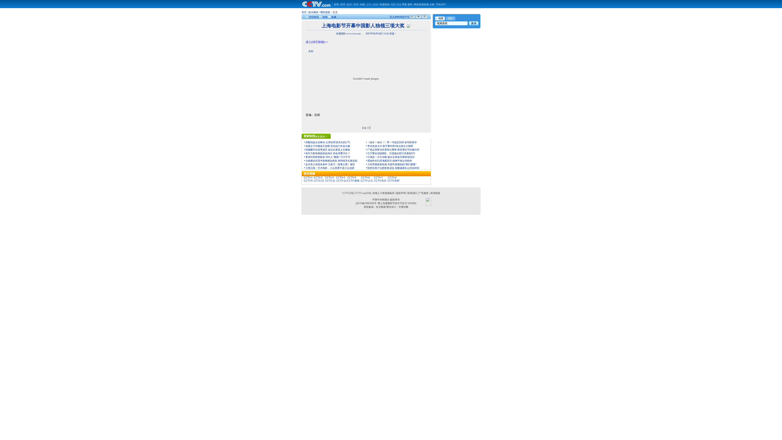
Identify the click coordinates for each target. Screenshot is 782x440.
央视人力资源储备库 (383, 193)
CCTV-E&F (394, 180)
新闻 (336, 4)
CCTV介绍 (348, 193)
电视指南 (384, 4)
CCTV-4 (340, 177)
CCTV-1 (308, 177)
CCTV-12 (341, 180)
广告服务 (424, 193)
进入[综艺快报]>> (317, 42)
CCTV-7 (378, 177)
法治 (375, 4)
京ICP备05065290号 (366, 203)
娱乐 (349, 4)
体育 (342, 4)
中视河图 (403, 207)
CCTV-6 (365, 177)
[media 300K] (408, 25)
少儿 (369, 4)
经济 (356, 4)
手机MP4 (441, 4)
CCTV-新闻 (353, 180)
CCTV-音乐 (380, 180)
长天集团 (381, 207)
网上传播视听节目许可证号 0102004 (397, 203)
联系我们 (412, 193)
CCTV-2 (318, 177)
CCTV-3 (329, 177)
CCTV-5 (351, 177)
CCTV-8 (392, 177)
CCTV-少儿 (367, 180)
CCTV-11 (330, 180)
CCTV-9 (308, 180)
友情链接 (435, 193)
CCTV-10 (319, 180)
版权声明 (401, 193)
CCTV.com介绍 (363, 193)
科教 (363, 4)
